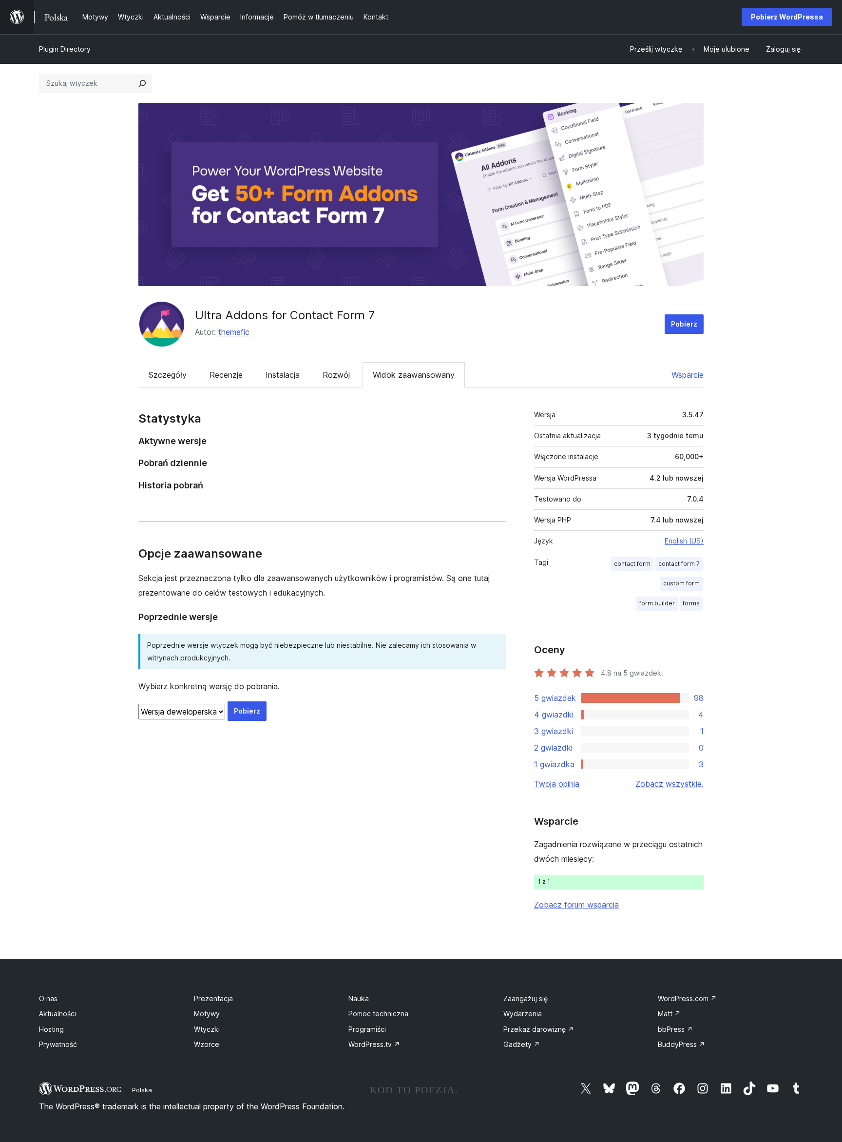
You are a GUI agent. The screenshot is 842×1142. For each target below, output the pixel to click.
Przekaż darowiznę (538, 1029)
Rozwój (336, 375)
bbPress (675, 1029)
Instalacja (283, 375)
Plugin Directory (65, 49)
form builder (657, 603)
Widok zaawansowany (414, 375)
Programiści (367, 1029)
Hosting (51, 1029)
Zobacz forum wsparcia (576, 905)
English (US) (684, 541)
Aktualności (57, 1013)
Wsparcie (687, 375)
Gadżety (521, 1044)
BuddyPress (681, 1044)
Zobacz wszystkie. (669, 784)
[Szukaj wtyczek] (142, 83)
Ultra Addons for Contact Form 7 (285, 315)
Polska (142, 1090)
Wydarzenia (522, 1013)
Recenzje (226, 375)
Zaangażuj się (525, 998)
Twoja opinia (556, 784)
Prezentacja (213, 998)
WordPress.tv (374, 1044)
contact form (632, 563)
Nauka (358, 998)
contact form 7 (679, 563)
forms (691, 603)
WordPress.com (687, 998)
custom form (681, 583)
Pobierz (684, 324)
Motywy (207, 1013)
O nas (48, 998)
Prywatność (58, 1044)
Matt (669, 1013)
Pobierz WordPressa (787, 17)
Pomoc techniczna (378, 1013)
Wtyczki (207, 1029)
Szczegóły (168, 375)
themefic (233, 332)
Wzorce (206, 1044)
